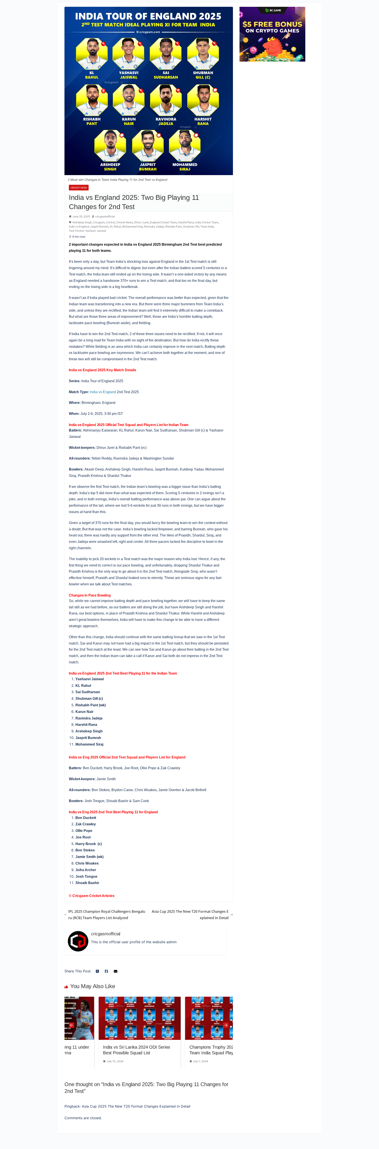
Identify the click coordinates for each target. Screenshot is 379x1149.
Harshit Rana (186, 222)
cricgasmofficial (105, 216)
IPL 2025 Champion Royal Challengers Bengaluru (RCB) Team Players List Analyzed (106, 914)
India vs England (79, 226)
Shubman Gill (191, 226)
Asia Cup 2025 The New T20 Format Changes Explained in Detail (190, 914)
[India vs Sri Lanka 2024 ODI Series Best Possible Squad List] (105, 1018)
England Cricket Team (163, 222)
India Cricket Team (206, 222)
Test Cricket (76, 230)
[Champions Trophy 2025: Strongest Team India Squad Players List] (192, 1018)
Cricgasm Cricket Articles (93, 896)
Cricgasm (99, 222)
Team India (207, 226)
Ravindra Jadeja (154, 226)
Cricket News (79, 187)
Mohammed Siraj (132, 226)
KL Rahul (115, 226)
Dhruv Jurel (141, 222)
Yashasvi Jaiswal (95, 230)
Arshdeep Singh (82, 222)
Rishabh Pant (173, 226)
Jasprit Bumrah (99, 226)
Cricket (110, 222)
